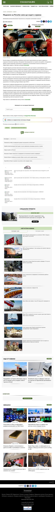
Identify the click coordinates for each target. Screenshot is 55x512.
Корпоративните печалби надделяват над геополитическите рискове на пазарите (31, 216)
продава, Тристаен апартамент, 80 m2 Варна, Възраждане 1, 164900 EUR (28, 191)
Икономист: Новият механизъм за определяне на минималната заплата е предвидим (22, 153)
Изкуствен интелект (43, 6)
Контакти (4, 494)
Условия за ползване (24, 494)
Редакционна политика (40, 494)
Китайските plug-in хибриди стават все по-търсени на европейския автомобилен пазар (39, 380)
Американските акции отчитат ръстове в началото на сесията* (14, 469)
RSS (11, 494)
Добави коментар (27, 398)
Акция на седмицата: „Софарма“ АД (30, 287)
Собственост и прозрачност (7, 496)
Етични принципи (49, 494)
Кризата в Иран (26, 6)
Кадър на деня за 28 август (10, 149)
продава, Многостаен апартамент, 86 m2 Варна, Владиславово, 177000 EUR (29, 198)
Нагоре (50, 482)
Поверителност (16, 494)
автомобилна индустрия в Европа (19, 127)
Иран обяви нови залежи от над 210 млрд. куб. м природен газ (36, 301)
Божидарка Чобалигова (38, 24)
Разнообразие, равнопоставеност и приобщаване (34, 496)
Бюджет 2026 (34, 6)
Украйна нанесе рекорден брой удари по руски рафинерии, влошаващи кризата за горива (23, 146)
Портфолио (31, 494)
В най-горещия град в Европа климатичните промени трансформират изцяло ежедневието (34, 328)
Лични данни (27, 497)
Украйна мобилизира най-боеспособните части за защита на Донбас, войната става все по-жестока (36, 341)
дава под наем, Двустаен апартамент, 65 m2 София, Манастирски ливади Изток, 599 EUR (31, 171)
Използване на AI (49, 496)
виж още (49, 358)
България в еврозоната (15, 6)
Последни (6, 138)
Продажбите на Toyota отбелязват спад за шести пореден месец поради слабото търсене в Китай (15, 380)
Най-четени (13, 138)
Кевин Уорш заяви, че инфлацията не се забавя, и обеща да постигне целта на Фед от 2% (40, 447)
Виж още (35, 221)
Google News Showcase (30, 115)
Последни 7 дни (15, 231)
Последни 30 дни (40, 231)
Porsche (7, 127)
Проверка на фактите (18, 496)
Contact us (25, 505)
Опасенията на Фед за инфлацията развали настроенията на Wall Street (19, 142)
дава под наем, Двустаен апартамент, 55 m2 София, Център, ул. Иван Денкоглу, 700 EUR (32, 177)
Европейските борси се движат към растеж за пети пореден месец (18, 161)
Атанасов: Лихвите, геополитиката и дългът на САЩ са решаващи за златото (14, 446)
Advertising (30, 505)
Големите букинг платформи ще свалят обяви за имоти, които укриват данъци (20, 157)
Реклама (8, 494)
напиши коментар (29, 132)
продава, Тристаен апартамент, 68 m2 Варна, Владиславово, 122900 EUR (29, 184)
